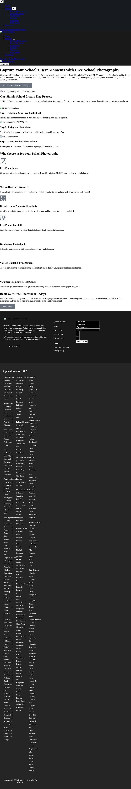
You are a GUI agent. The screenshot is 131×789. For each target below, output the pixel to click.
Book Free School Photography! (13, 59)
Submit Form (82, 342)
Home (7, 36)
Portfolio (13, 48)
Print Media (15, 52)
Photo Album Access (18, 41)
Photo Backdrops (17, 43)
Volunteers (14, 50)
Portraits (8, 38)
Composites (15, 45)
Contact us (9, 55)
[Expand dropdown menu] (14, 39)
